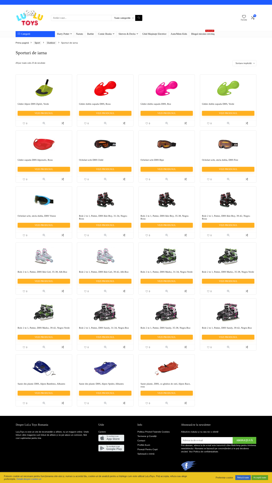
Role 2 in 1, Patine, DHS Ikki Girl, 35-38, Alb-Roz (42, 272)
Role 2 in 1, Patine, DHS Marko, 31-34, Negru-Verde (167, 272)
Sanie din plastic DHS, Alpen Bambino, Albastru (41, 384)
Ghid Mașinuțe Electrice (154, 34)
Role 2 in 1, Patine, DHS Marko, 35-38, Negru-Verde (228, 272)
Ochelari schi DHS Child (91, 160)
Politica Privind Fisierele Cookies (153, 431)
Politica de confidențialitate (205, 451)
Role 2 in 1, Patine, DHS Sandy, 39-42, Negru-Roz (227, 328)
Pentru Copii (147, 449)
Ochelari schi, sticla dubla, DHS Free (220, 160)
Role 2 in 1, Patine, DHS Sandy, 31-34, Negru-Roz (104, 328)
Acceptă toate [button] (259, 477)
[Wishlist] (244, 17)
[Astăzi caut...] (138, 18)
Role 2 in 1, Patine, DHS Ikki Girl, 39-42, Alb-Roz (104, 272)
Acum (143, 445)
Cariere (102, 431)
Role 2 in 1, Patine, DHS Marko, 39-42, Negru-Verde (44, 328)
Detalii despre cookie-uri (29, 479)
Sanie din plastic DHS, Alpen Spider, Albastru (101, 384)
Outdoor (51, 43)
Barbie (90, 34)
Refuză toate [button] (243, 477)
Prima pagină (22, 43)
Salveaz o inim (145, 453)
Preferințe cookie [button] (224, 477)
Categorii (25, 34)
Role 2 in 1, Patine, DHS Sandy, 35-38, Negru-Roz (165, 328)
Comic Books (105, 34)
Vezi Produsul (44, 113)
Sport (37, 43)
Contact (141, 440)
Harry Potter (63, 34)
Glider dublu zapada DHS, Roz (156, 104)
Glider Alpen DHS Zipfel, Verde (33, 104)
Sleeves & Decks (127, 34)
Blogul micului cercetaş (203, 33)
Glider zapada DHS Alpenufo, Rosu (35, 160)
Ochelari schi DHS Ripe (152, 160)
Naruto (79, 34)
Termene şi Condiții (146, 436)
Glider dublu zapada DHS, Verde (218, 104)
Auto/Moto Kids (179, 34)
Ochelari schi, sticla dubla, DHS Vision (37, 216)
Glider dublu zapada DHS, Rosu (95, 104)
